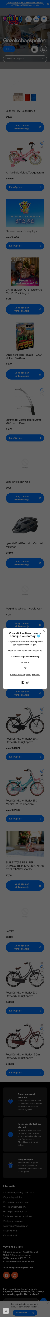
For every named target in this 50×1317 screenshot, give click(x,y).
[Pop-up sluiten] (43, 631)
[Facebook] (23, 682)
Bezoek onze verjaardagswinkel (25, 674)
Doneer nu (25, 662)
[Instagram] (27, 682)
